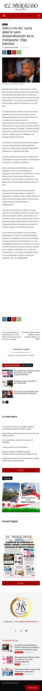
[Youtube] (26, 631)
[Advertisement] (21, 289)
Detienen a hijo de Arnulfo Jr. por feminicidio (25, 382)
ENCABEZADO (19, 652)
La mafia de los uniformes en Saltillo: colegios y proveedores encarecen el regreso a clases (18, 428)
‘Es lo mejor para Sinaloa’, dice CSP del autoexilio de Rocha (26, 392)
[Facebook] (4, 52)
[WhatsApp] (19, 52)
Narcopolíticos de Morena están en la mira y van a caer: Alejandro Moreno (27, 373)
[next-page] (7, 402)
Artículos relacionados (11, 365)
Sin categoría (19, 674)
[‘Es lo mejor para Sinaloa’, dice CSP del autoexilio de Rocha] (7, 394)
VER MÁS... (21, 470)
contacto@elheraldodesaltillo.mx (26, 622)
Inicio (3, 21)
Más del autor (27, 365)
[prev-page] (3, 402)
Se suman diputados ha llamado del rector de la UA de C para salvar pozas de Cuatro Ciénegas (11, 335)
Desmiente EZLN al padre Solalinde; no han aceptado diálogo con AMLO (31, 335)
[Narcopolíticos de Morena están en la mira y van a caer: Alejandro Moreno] (7, 373)
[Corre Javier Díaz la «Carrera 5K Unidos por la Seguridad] (7, 672)
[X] (9, 52)
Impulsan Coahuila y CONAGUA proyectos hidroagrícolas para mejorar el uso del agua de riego (19, 453)
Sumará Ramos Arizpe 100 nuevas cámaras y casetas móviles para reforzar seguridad (20, 460)
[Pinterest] (14, 52)
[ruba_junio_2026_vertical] (21, 512)
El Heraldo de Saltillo (11, 47)
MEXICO (9, 21)
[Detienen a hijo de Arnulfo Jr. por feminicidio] (7, 384)
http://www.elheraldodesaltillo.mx (21, 352)
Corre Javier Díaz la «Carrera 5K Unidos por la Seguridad (17, 441)
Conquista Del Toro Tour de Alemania (14, 447)
